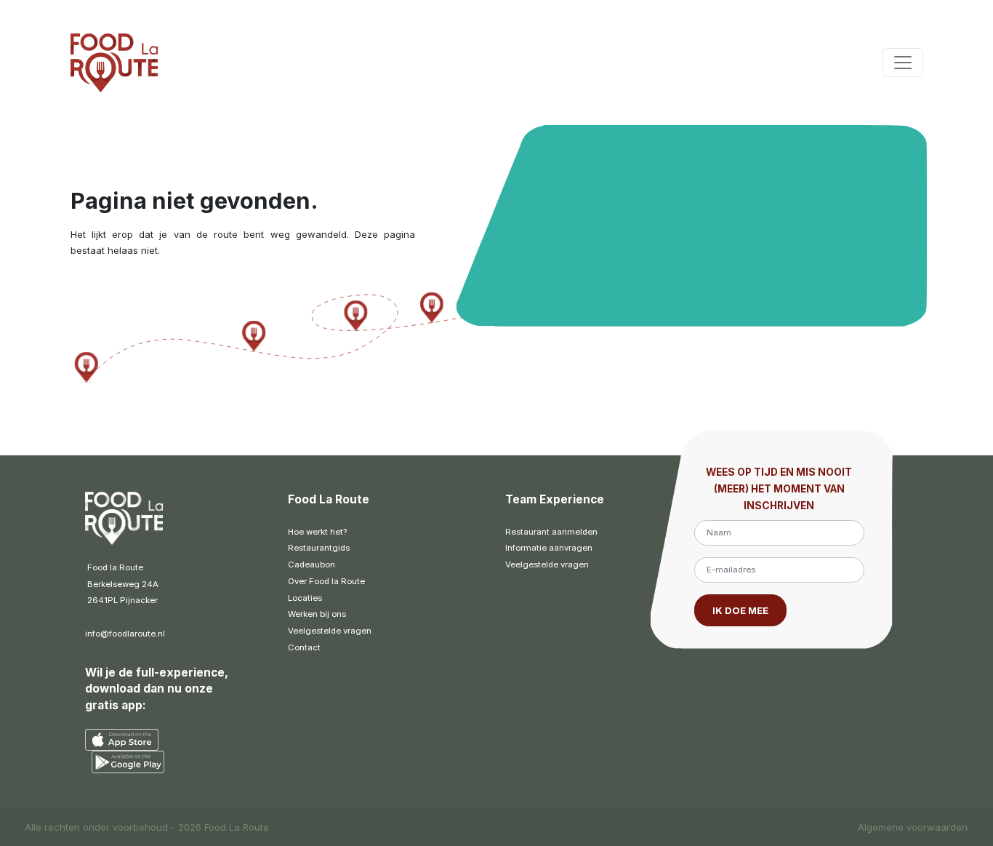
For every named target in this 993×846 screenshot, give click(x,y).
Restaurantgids (319, 548)
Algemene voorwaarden (913, 827)
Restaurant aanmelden (551, 532)
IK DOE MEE (740, 610)
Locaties (305, 598)
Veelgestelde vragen (329, 631)
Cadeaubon (311, 564)
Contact (304, 647)
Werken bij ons (317, 614)
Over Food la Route (326, 581)
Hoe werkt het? (317, 532)
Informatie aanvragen (548, 548)
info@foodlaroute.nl (125, 633)
